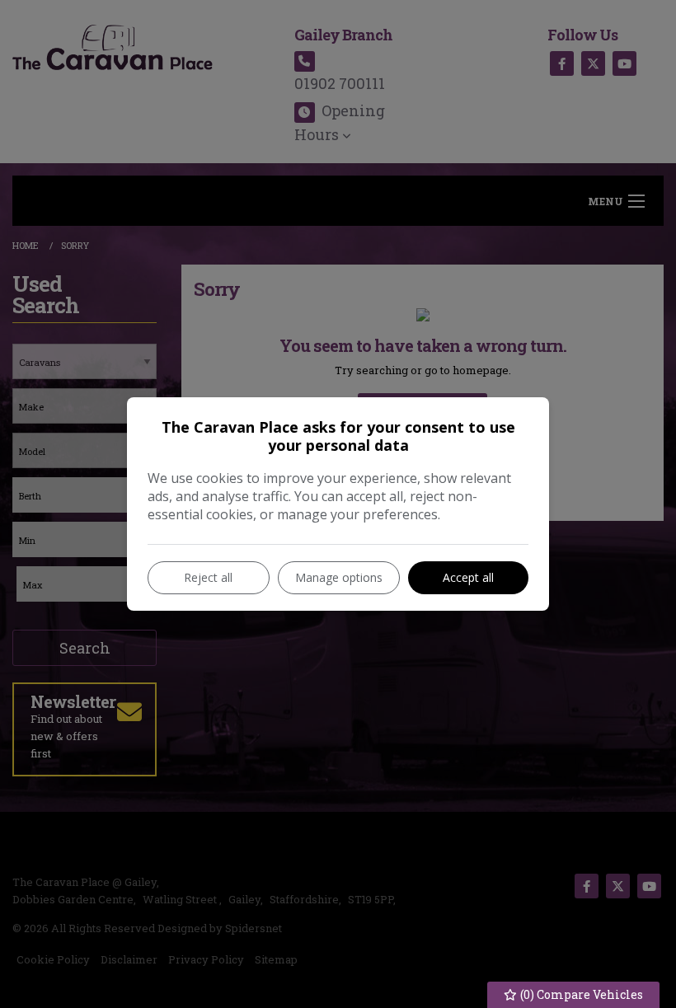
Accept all (468, 577)
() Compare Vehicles (580, 994)
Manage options (339, 577)
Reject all (208, 577)
